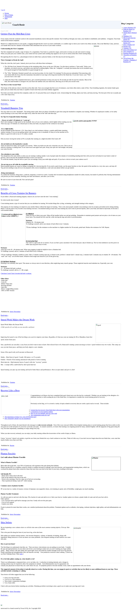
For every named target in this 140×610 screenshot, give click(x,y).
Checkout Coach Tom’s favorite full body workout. (16, 273)
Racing (12, 445)
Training (12, 100)
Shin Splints (6, 522)
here (21, 554)
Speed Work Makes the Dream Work (18, 319)
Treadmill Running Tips (12, 108)
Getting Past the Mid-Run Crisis (15, 33)
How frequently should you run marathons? (18, 418)
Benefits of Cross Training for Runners (18, 193)
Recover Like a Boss (10, 390)
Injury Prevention (15, 311)
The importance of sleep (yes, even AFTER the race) (20, 417)
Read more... (4, 104)
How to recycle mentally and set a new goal (44, 413)
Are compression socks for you (40, 415)
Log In (3, 10)
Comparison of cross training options (42, 412)
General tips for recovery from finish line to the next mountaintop (50, 410)
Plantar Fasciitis (8, 453)
